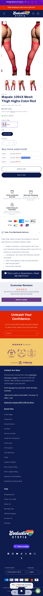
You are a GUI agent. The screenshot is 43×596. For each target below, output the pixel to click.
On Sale (7, 429)
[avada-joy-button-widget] (37, 590)
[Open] (21, 590)
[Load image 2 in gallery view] (21, 85)
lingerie (15, 378)
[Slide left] (2, 86)
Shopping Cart (9, 494)
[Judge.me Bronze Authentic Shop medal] (21, 353)
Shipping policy (33, 591)
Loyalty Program (10, 462)
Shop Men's (8, 419)
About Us (7, 504)
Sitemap (7, 523)
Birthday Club (9, 509)
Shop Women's (9, 424)
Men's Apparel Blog (11, 471)
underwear (32, 375)
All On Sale (8, 443)
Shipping (12, 111)
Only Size (7, 134)
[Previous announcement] (4, 7)
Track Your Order (10, 499)
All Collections (9, 452)
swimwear (8, 378)
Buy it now (21, 175)
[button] (4, 13)
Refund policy (36, 587)
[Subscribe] (36, 333)
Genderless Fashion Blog (13, 481)
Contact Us (8, 518)
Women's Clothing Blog (12, 476)
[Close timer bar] (41, 1)
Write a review (21, 300)
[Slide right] (40, 86)
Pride (6, 457)
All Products (8, 448)
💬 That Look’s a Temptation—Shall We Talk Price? (21, 274)
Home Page (8, 414)
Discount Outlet (10, 433)
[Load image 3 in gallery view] (33, 85)
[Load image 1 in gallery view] (10, 85)
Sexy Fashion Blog (10, 467)
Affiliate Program (10, 513)
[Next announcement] (39, 7)
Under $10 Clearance (12, 438)
